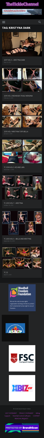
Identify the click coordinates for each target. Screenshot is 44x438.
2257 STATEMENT (11, 413)
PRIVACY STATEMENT (26, 413)
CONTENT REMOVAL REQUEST (27, 417)
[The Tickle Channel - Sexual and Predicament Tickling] (22, 4)
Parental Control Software (21, 415)
